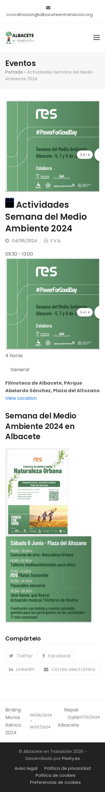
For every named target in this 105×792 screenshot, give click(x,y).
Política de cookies (56, 775)
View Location (21, 398)
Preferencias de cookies (55, 782)
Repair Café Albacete (79, 717)
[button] (96, 37)
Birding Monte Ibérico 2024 (28, 721)
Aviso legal (26, 768)
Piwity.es (71, 758)
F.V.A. (56, 241)
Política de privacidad (67, 768)
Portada (14, 72)
